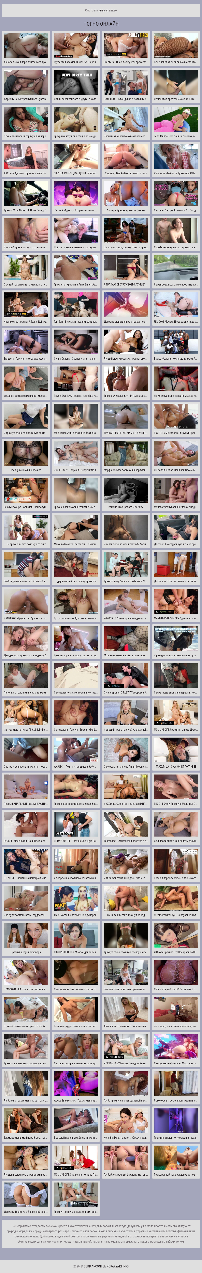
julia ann (103, 10)
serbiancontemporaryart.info (106, 1266)
